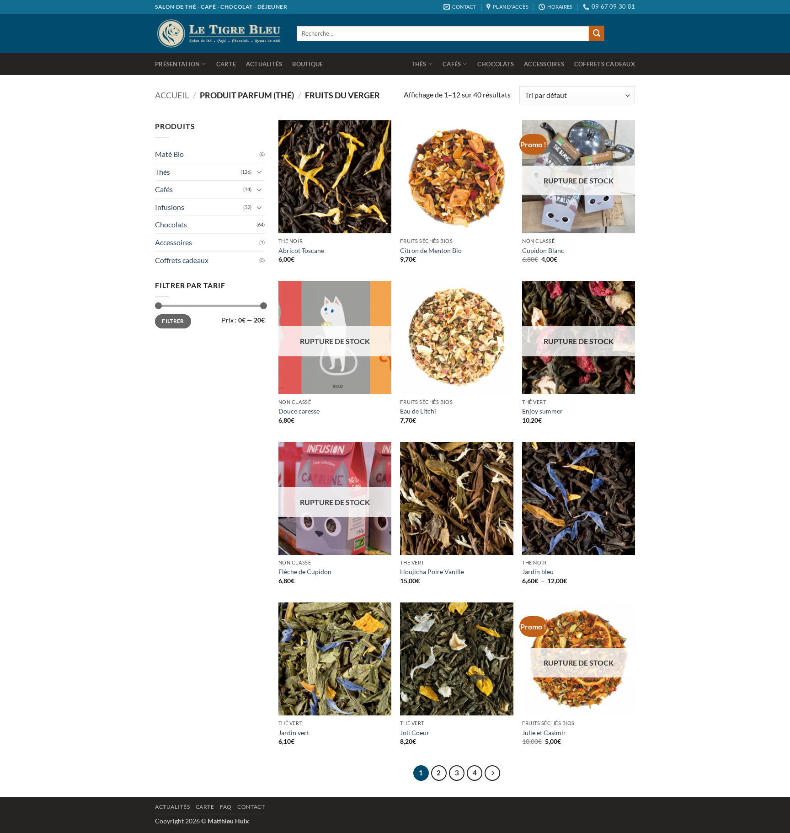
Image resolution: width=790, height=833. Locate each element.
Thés (419, 64)
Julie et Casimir (544, 732)
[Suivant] (492, 773)
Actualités (264, 64)
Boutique (307, 64)
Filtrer (173, 320)
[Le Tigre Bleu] (219, 33)
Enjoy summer (542, 411)
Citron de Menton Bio (431, 250)
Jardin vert (293, 732)
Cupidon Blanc (543, 250)
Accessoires (544, 64)
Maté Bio (169, 154)
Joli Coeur (414, 732)
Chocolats (495, 64)
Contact (251, 806)
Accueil (172, 95)
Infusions (169, 207)
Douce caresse (299, 411)
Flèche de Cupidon (304, 571)
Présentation (177, 64)
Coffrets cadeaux (604, 64)
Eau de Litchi (418, 411)
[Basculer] (259, 171)
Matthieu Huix (228, 821)
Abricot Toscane (301, 250)
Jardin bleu (538, 571)
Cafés (452, 64)
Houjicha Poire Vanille (432, 571)
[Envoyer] (596, 33)
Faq (226, 806)
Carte (226, 64)
